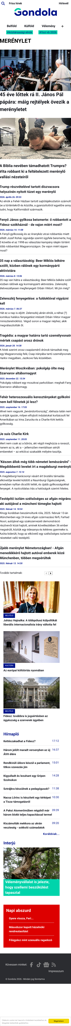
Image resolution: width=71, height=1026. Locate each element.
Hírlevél (63, 3)
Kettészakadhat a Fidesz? (19, 741)
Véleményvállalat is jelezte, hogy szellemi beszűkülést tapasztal (27, 887)
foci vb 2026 (49, 32)
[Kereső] (3, 3)
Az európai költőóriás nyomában (23, 670)
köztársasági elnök (20, 32)
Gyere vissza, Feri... (21, 918)
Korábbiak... (51, 834)
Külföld (29, 26)
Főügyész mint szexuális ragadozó (30, 940)
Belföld (12, 26)
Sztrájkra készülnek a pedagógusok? (26, 788)
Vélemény (48, 26)
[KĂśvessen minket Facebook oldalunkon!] (31, 965)
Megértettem (59, 1021)
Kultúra (9, 665)
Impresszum (56, 971)
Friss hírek (15, 3)
